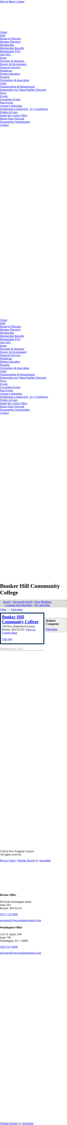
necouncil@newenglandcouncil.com (20, 920)
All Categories (42, 605)
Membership (7, 44)
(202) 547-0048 (9, 946)
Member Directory (10, 41)
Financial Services (10, 67)
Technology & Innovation (14, 80)
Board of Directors (10, 38)
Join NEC (5, 54)
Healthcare (6, 70)
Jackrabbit (45, 860)
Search (7, 601)
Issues (3, 57)
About (3, 32)
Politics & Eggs (9, 112)
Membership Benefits (12, 48)
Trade (3, 83)
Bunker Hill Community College (20, 619)
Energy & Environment (13, 64)
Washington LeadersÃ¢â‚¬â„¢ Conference (24, 108)
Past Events (6, 102)
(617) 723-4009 (9, 914)
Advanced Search (23, 601)
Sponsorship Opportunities (15, 121)
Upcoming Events (10, 99)
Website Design (26, 860)
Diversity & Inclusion (12, 60)
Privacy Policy (8, 860)
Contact (4, 125)
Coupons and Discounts (18, 605)
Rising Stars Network (12, 118)
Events (4, 96)
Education (52, 629)
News (3, 92)
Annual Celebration (11, 105)
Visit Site (7, 639)
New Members (42, 601)
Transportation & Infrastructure (17, 86)
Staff (2, 35)
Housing (5, 76)
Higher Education (10, 73)
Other (3, 609)
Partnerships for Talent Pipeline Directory (23, 89)
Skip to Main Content (12, 1)
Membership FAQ (10, 51)
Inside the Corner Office (13, 115)
